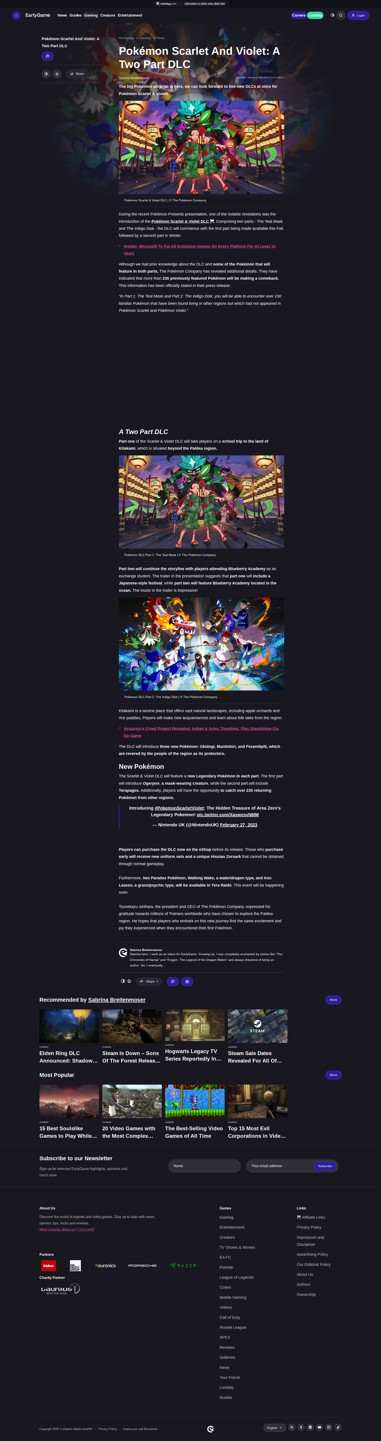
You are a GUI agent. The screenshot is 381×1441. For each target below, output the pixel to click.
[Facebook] (300, 1427)
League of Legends (237, 1277)
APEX (225, 1337)
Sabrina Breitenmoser (146, 950)
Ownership (306, 1294)
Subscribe (325, 1166)
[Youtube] (319, 1427)
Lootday (315, 15)
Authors (303, 1284)
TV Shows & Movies (237, 1247)
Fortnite (226, 1267)
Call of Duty (230, 1317)
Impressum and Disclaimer (140, 1429)
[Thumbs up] (48, 56)
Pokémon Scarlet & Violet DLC (180, 221)
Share (80, 73)
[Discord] (310, 1427)
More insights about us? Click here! (66, 1229)
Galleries (227, 1357)
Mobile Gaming (233, 1297)
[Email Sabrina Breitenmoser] (187, 981)
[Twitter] (291, 1427)
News (62, 15)
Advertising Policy (312, 1254)
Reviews (227, 1347)
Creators (107, 15)
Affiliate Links (313, 1217)
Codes (225, 1287)
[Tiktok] (338, 1427)
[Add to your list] (57, 73)
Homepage (126, 38)
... (163, 965)
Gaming (91, 15)
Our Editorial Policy (314, 1264)
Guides (75, 15)
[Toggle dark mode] (332, 15)
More (333, 999)
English (272, 1428)
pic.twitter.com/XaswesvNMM (228, 814)
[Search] (340, 15)
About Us (305, 1274)
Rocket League (233, 1327)
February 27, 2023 (238, 824)
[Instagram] (328, 1427)
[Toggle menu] (16, 15)
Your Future (230, 1377)
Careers (299, 15)
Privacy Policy (309, 1227)
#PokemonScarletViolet (179, 808)
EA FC (225, 1257)
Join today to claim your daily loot (204, 3)
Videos (226, 1307)
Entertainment (130, 15)
